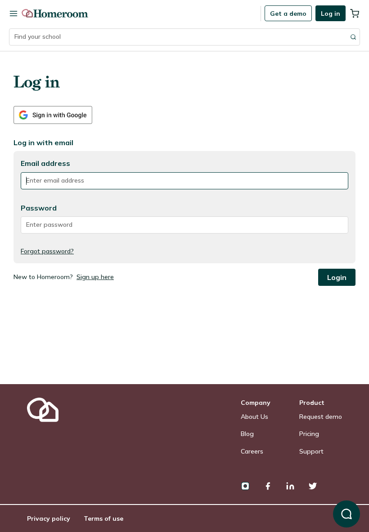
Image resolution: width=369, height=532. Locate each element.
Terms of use (103, 518)
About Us (254, 417)
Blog (247, 434)
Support (311, 451)
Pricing (309, 434)
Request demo (320, 417)
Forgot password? (47, 251)
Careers (252, 451)
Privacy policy (48, 518)
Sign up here (95, 277)
